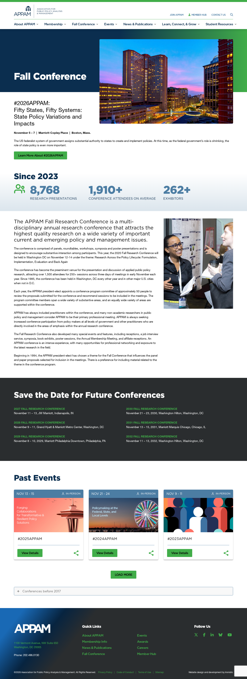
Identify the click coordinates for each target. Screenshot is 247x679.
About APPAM (24, 24)
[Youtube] (229, 635)
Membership (53, 24)
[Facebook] (204, 635)
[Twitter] (196, 635)
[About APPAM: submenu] (37, 24)
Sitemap (159, 672)
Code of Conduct (125, 672)
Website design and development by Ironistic (211, 672)
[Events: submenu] (116, 24)
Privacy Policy (105, 672)
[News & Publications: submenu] (155, 24)
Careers (142, 647)
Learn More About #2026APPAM (40, 155)
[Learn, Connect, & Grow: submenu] (198, 24)
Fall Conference (83, 24)
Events (109, 24)
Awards (142, 641)
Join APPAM (176, 14)
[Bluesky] (220, 635)
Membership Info (94, 641)
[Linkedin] (212, 635)
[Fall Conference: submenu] (97, 24)
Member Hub (198, 14)
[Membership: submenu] (64, 24)
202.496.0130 (31, 655)
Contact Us (218, 14)
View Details (30, 553)
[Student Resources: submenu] (235, 24)
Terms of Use (144, 672)
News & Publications (138, 24)
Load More (123, 574)
